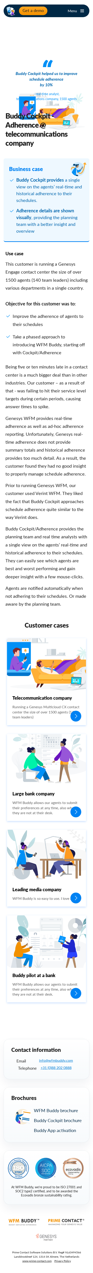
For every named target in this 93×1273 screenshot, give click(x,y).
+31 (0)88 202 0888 (56, 1067)
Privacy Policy (62, 1261)
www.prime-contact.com (37, 1261)
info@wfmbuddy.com (56, 1060)
